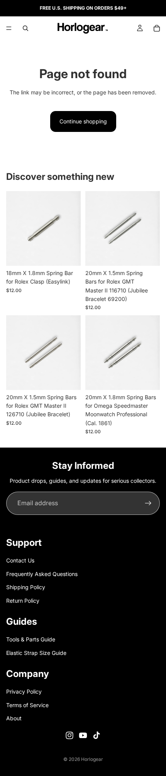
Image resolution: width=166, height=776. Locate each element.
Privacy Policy (24, 691)
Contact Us (20, 560)
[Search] (25, 28)
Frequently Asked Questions (42, 573)
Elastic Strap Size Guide (36, 652)
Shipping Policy (25, 587)
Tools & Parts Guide (30, 639)
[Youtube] (83, 735)
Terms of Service (27, 705)
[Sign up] (148, 503)
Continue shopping (83, 121)
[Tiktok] (96, 735)
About (14, 718)
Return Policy (22, 600)
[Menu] (9, 28)
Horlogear (92, 759)
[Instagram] (69, 735)
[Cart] (156, 28)
